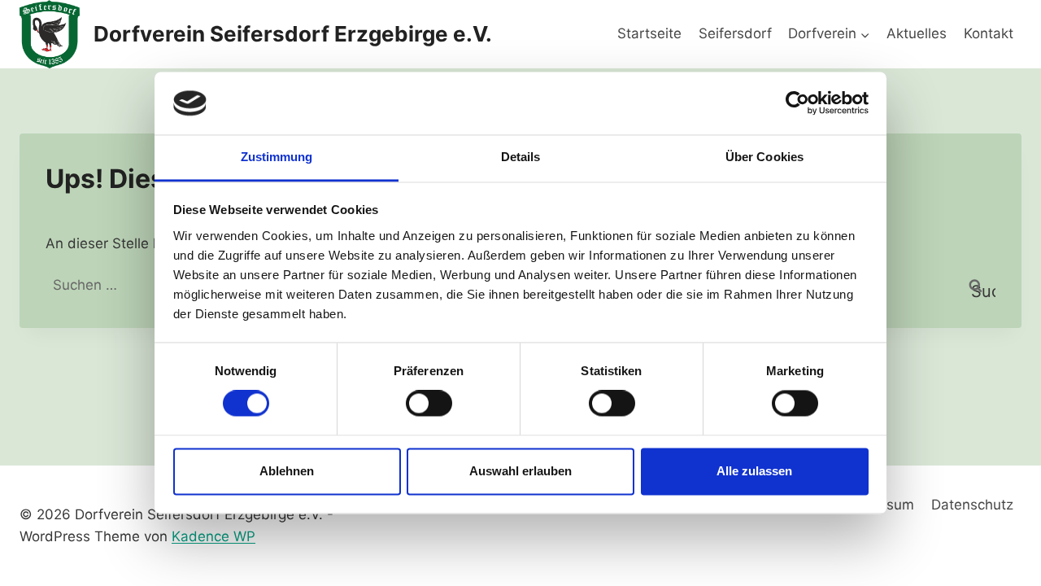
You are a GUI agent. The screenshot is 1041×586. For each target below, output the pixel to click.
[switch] (429, 404)
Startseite (649, 33)
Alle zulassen (754, 471)
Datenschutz (972, 504)
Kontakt (988, 33)
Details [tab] (521, 157)
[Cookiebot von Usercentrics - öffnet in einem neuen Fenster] (797, 103)
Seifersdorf (735, 33)
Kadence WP (213, 536)
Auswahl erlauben (520, 471)
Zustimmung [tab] (277, 157)
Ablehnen (286, 471)
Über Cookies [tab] (764, 157)
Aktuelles (916, 33)
